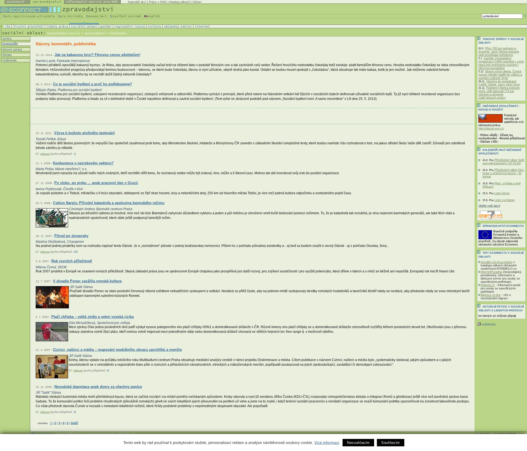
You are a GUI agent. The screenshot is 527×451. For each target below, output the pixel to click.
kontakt (484, 433)
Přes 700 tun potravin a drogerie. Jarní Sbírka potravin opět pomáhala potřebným (498, 52)
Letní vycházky (504, 200)
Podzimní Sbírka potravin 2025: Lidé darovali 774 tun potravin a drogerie (499, 91)
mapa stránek (506, 433)
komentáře (10, 44)
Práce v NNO (158, 2)
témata (7, 55)
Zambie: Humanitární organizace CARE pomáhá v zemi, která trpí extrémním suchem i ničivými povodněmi (501, 63)
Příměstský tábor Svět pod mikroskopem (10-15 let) (503, 161)
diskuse (45, 153)
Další (74, 423)
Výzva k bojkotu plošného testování (84, 133)
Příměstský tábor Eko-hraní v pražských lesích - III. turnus (504, 173)
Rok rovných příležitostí (71, 261)
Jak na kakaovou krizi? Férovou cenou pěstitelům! (97, 55)
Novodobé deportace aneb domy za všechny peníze (98, 387)
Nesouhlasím (358, 443)
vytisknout (488, 324)
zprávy (7, 38)
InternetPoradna (491, 272)
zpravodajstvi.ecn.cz (63, 33)
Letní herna (501, 193)
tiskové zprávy (12, 49)
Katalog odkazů (179, 2)
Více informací (326, 442)
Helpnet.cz (488, 285)
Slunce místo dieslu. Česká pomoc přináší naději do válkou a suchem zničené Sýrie (500, 75)
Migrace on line (491, 295)
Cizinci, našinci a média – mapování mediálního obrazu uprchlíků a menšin (117, 350)
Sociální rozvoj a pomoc (496, 262)
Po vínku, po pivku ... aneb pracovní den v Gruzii (96, 183)
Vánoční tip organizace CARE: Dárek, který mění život (499, 83)
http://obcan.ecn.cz (491, 128)
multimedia (9, 60)
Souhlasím (390, 443)
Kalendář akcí (137, 2)
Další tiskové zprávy (492, 97)
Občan (196, 2)
